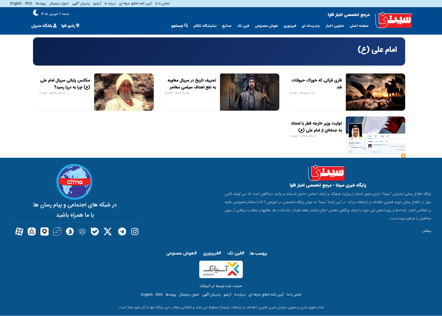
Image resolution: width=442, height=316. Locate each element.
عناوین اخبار (335, 26)
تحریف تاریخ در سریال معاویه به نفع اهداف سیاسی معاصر (192, 84)
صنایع (226, 26)
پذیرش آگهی (81, 3)
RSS (28, 3)
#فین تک (236, 253)
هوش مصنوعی (266, 26)
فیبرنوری (290, 26)
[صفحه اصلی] (393, 20)
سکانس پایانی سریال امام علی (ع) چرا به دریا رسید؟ (65, 84)
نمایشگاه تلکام (205, 26)
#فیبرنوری (212, 253)
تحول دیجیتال (59, 3)
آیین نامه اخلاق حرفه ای (135, 3)
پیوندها (41, 3)
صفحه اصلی (359, 26)
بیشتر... (425, 231)
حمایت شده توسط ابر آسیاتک (221, 286)
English (16, 3)
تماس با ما (162, 3)
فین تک (243, 26)
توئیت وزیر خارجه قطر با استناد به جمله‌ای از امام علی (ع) (316, 127)
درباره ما (110, 3)
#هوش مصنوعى (181, 253)
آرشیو (97, 3)
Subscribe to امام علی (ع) (403, 157)
